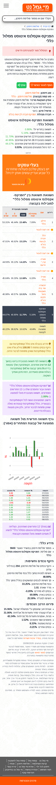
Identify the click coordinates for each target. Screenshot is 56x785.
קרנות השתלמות (39, 763)
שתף (22, 85)
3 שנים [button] (14, 214)
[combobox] (28, 19)
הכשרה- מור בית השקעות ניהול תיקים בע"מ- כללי (42, 294)
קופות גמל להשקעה (16, 760)
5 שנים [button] (6, 214)
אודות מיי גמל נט (26, 766)
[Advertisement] (28, 726)
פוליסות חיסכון (33, 26)
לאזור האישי (40, 652)
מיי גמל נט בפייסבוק (14, 769)
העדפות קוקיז (28, 772)
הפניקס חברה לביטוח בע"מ (22, 114)
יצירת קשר (11, 766)
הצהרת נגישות (31, 769)
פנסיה (12, 763)
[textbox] (28, 18)
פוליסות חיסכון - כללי (21, 96)
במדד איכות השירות (32, 638)
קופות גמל (32, 760)
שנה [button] (23, 214)
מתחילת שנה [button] (33, 214)
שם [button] (42, 212)
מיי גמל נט (43, 760)
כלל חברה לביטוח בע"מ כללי (43, 241)
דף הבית (47, 26)
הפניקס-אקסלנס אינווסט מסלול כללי (42, 315)
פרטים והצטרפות (28, 780)
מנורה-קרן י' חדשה (43, 262)
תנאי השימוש (45, 769)
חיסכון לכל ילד (42, 766)
